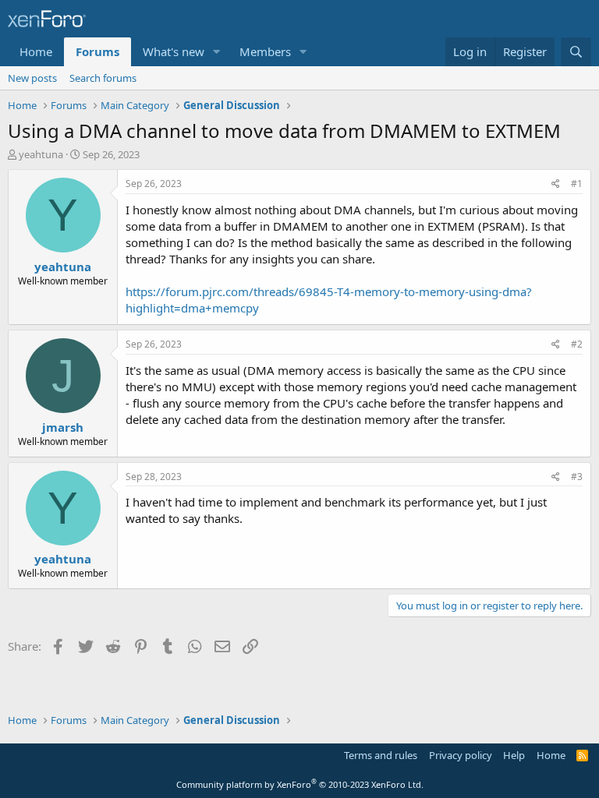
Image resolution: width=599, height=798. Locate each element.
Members (265, 51)
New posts (32, 78)
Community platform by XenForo (300, 784)
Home (35, 51)
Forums (97, 51)
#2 (577, 344)
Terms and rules (380, 755)
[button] (217, 51)
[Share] (555, 184)
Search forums (102, 78)
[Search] (576, 51)
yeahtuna (41, 154)
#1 (577, 183)
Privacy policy (460, 755)
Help (514, 755)
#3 (577, 476)
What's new (173, 51)
